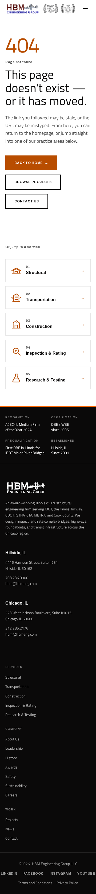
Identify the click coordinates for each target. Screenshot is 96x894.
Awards (11, 767)
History (11, 758)
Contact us (26, 201)
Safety (10, 776)
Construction (15, 696)
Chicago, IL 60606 (19, 619)
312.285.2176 (16, 628)
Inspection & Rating (20, 705)
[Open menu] (85, 8)
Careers (11, 795)
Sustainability (16, 785)
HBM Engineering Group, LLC (54, 863)
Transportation (17, 686)
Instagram (60, 873)
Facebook (33, 873)
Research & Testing (20, 714)
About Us (12, 739)
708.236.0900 (16, 577)
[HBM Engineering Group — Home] (22, 8)
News (9, 829)
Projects (11, 819)
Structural (13, 677)
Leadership (14, 748)
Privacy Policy (67, 883)
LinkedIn (9, 873)
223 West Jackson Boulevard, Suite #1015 (38, 612)
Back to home (31, 163)
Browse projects (33, 182)
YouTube (86, 873)
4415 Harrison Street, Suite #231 (31, 562)
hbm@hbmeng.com (21, 583)
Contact (11, 838)
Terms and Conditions (35, 883)
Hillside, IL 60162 (18, 568)
